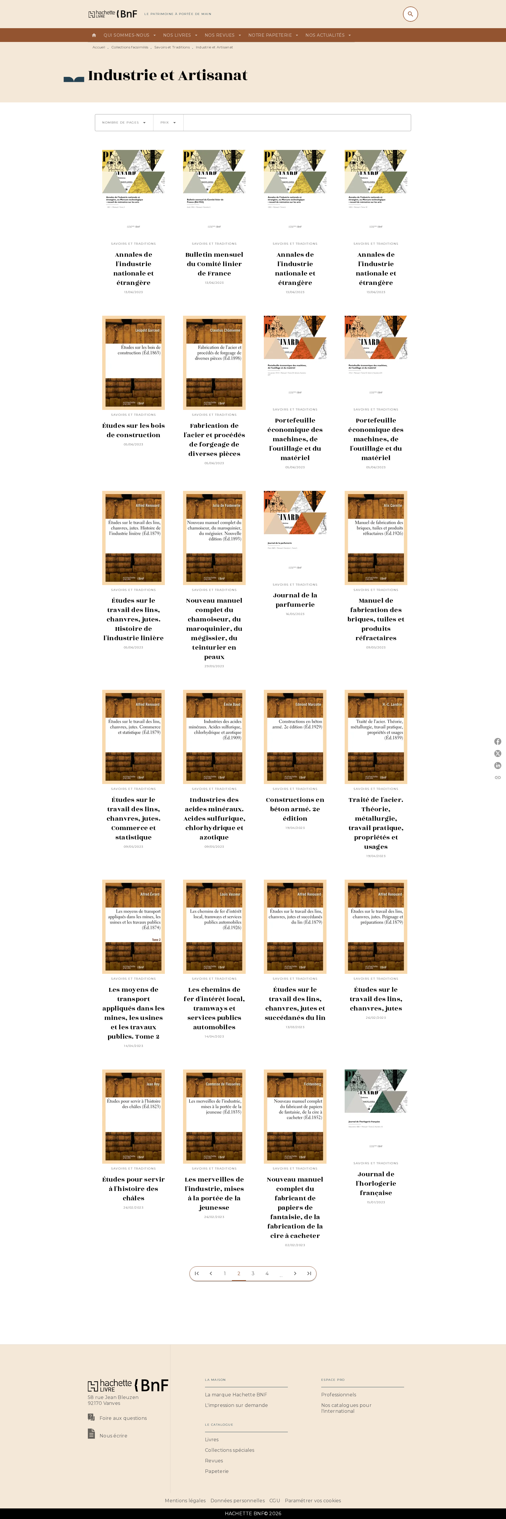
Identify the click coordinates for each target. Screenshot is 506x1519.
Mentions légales (185, 1500)
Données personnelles (238, 1500)
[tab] (94, 35)
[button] (124, 122)
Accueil (99, 47)
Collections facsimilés (129, 47)
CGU (274, 1500)
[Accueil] (112, 14)
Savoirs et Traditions (172, 47)
